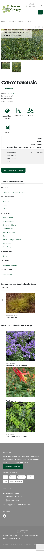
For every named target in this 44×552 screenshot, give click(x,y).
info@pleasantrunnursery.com (18, 504)
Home (3, 21)
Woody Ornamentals (16, 482)
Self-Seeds (7, 243)
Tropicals (30, 477)
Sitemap (28, 544)
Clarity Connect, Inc (15, 538)
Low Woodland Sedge (11, 315)
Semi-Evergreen (9, 247)
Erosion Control (8, 221)
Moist (5, 205)
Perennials (21, 477)
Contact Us (37, 544)
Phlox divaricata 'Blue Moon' (16, 365)
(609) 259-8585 (32, 5)
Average (6, 201)
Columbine (9, 398)
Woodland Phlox (10, 363)
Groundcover (30, 115)
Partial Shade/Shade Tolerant (6, 116)
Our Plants (12, 21)
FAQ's (6, 544)
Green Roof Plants (9, 225)
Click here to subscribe (13, 466)
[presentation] (4, 44)
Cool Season (7, 274)
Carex (29, 21)
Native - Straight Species (12, 240)
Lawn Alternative (9, 232)
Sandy (5, 208)
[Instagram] (4, 516)
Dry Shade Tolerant (10, 265)
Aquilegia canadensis (14, 401)
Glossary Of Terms (16, 544)
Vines (5, 482)
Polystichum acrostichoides (16, 436)
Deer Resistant (18, 115)
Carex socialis (11, 317)
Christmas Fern (10, 434)
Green (5, 256)
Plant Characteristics (13, 181)
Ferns (5, 477)
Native (7, 132)
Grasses (21, 21)
